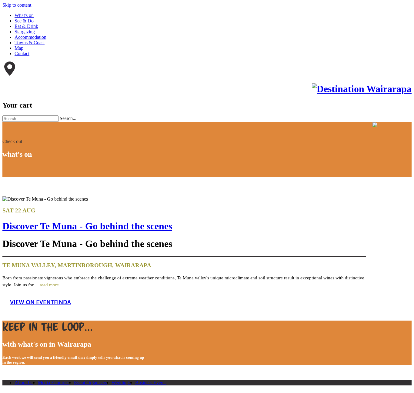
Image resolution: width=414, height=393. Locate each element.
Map (19, 48)
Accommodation (30, 37)
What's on (24, 15)
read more (49, 284)
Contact (22, 53)
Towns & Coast (30, 42)
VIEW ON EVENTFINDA (40, 302)
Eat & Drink (26, 26)
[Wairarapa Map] (9, 74)
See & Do (24, 20)
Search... (68, 118)
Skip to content (16, 5)
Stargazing (25, 31)
